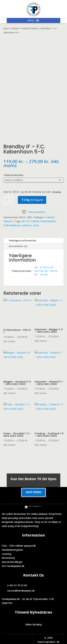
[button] (31, 20)
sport (36, 225)
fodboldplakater (12, 225)
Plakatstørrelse (13, 175)
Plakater (15, 28)
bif (23, 221)
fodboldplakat (48, 221)
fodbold (35, 221)
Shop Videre (33, 492)
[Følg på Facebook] (15, 638)
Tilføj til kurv (32, 200)
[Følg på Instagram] (21, 638)
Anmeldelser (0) (18, 246)
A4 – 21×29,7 (42, 267)
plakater (27, 225)
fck (27, 221)
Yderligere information (22, 240)
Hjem (6, 28)
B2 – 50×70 (51, 271)
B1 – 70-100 (41, 274)
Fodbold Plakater (30, 28)
